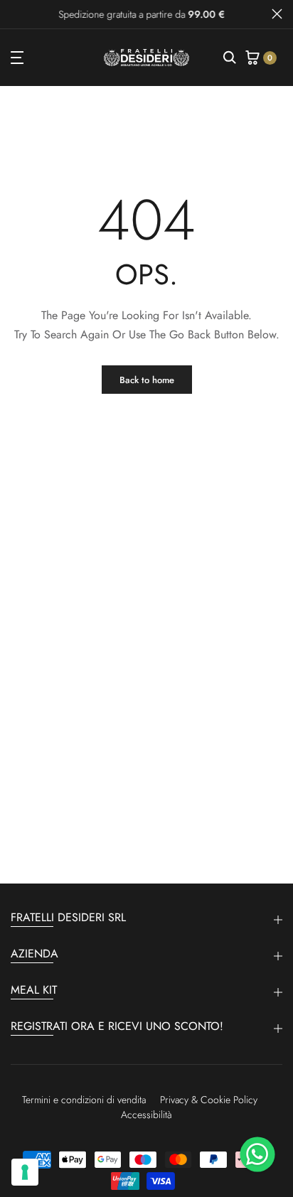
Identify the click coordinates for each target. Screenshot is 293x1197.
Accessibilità (146, 1114)
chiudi (277, 14)
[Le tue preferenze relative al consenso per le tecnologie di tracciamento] (24, 1172)
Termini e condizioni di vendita (84, 1100)
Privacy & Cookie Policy (208, 1100)
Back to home (146, 380)
